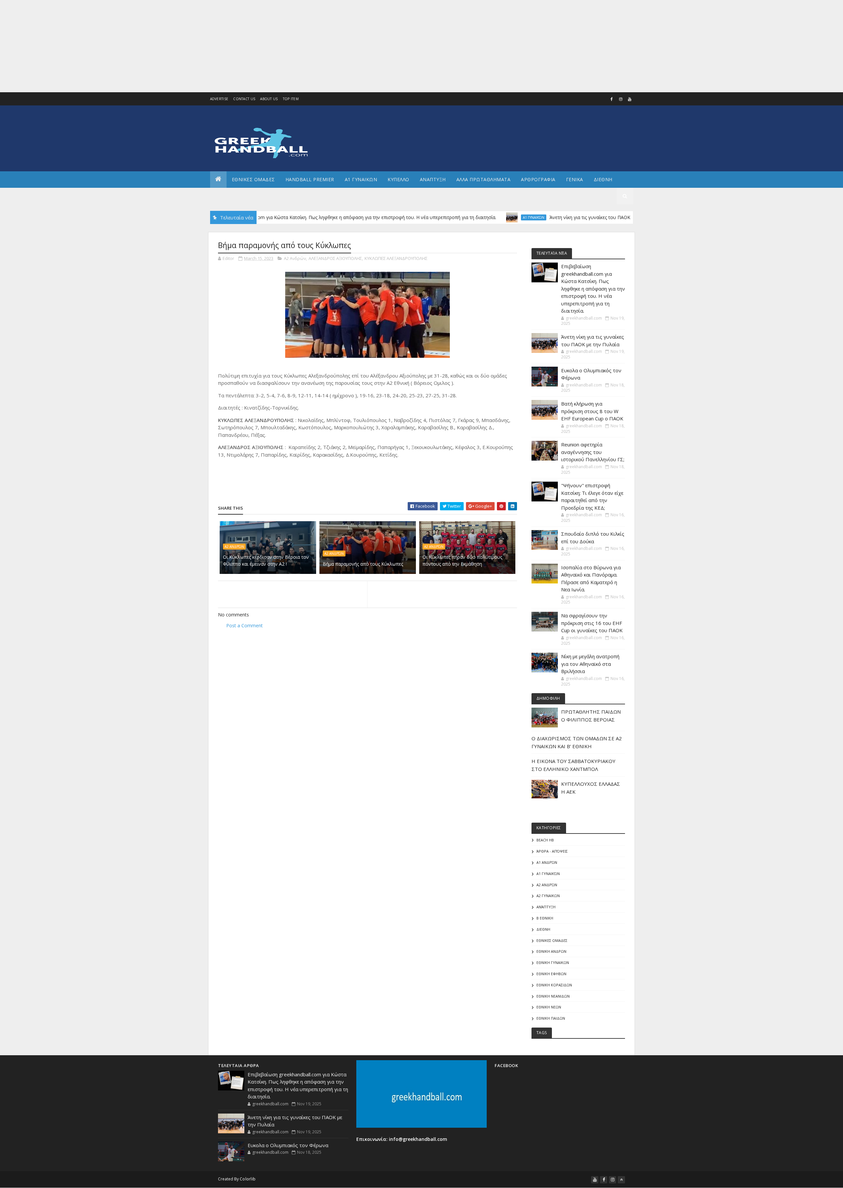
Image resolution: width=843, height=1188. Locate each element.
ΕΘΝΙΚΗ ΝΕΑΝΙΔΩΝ (553, 996)
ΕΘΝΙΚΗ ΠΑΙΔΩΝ (550, 1018)
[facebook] (611, 99)
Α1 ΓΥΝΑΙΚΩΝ (361, 179)
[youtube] (629, 99)
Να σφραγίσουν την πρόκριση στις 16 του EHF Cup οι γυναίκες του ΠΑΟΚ (592, 623)
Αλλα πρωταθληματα (483, 179)
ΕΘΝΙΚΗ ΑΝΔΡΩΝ (551, 951)
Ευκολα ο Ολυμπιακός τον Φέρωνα (288, 1145)
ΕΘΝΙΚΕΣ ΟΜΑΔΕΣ (253, 179)
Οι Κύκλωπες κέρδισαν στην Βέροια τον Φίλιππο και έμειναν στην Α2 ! (266, 560)
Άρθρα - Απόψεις (552, 851)
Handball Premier (310, 179)
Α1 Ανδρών (546, 862)
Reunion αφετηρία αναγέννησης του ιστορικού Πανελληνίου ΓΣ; (592, 452)
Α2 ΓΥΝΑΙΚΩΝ (548, 895)
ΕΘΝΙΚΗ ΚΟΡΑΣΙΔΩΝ (554, 984)
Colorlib (248, 1179)
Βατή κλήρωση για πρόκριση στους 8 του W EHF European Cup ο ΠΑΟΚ (592, 411)
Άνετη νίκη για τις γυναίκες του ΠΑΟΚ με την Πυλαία (575, 217)
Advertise (219, 99)
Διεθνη (603, 179)
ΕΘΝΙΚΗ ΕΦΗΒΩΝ (551, 973)
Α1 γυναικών (503, 217)
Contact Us (244, 99)
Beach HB (545, 839)
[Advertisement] (197, 46)
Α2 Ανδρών (295, 258)
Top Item (291, 99)
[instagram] (620, 99)
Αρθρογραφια (538, 179)
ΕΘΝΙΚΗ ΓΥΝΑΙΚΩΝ (552, 962)
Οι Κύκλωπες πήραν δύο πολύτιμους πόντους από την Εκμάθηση (462, 560)
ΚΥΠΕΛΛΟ (398, 179)
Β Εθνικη (544, 918)
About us (269, 99)
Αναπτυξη (433, 179)
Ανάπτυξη (546, 906)
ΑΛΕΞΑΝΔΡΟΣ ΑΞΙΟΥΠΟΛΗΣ (335, 258)
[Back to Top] (621, 1179)
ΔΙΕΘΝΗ (543, 929)
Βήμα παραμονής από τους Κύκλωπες (363, 564)
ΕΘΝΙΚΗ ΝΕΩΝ (548, 1006)
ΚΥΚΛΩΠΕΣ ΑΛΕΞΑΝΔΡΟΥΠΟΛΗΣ (396, 258)
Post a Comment (244, 625)
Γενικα (574, 179)
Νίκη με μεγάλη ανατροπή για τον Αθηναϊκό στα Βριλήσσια (590, 663)
